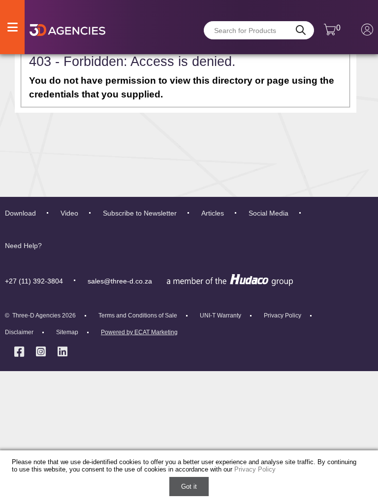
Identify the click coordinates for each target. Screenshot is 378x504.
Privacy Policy (282, 315)
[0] (330, 33)
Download (20, 213)
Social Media (268, 213)
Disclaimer (19, 332)
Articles (212, 213)
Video (69, 213)
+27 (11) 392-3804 (34, 281)
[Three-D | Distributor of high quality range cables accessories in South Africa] (67, 30)
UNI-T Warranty (220, 315)
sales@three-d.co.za (120, 281)
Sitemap (67, 332)
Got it (189, 486)
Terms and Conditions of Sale (137, 315)
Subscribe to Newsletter (140, 213)
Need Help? (23, 246)
